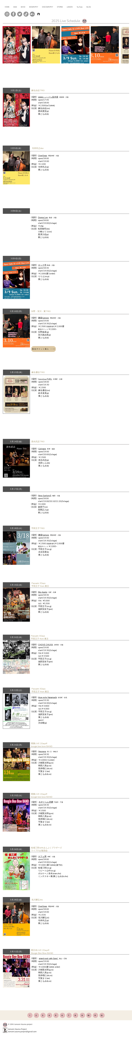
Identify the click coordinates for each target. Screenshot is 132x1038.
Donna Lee (43, 217)
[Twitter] (19, 14)
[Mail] (84, 21)
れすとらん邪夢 (46, 802)
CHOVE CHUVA (45, 644)
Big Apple (42, 592)
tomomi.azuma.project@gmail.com (22, 1031)
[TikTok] (25, 14)
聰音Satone (43, 317)
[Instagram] (7, 14)
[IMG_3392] (38, 14)
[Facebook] (13, 14)
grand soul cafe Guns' (49, 958)
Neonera (42, 751)
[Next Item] (124, 44)
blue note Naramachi (47, 697)
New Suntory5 (44, 495)
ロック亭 (42, 265)
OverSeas (42, 155)
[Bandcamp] (32, 14)
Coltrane (42, 448)
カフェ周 (42, 856)
